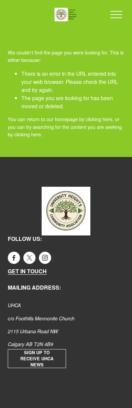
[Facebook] (14, 258)
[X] (29, 258)
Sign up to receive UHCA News (36, 358)
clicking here (99, 118)
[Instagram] (45, 258)
